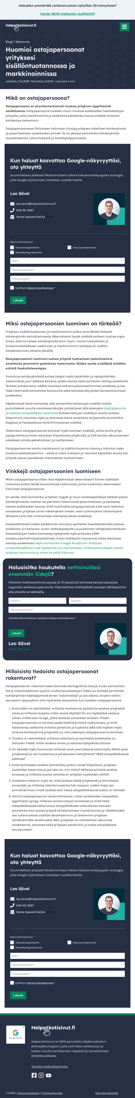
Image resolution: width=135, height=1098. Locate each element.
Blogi (9, 42)
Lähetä (18, 300)
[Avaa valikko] (124, 27)
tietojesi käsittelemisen (61, 618)
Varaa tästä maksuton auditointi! (67, 14)
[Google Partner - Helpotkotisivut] (16, 1034)
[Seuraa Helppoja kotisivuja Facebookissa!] (34, 1075)
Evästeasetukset (52, 1093)
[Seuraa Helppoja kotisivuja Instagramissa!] (41, 1075)
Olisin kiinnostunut (21, 241)
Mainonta (23, 42)
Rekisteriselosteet (106, 1093)
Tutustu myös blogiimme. (49, 1066)
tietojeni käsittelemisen (40, 287)
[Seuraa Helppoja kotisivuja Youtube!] (48, 1075)
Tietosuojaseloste (28, 1093)
